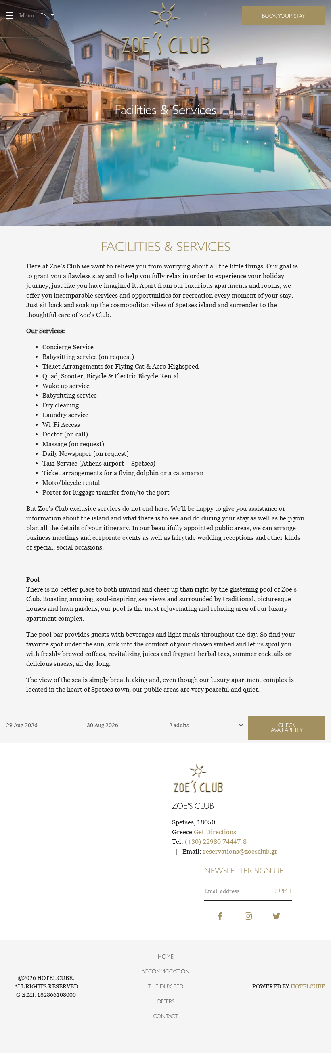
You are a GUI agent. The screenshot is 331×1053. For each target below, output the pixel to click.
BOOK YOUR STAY (283, 16)
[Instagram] (248, 915)
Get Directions (215, 831)
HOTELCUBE (308, 986)
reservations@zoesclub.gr (240, 851)
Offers (165, 1001)
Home (166, 956)
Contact (165, 1016)
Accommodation (165, 971)
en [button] (44, 15)
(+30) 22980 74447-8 (216, 841)
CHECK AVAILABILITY (287, 727)
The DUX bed (165, 986)
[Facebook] (220, 915)
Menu (26, 15)
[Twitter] (276, 915)
